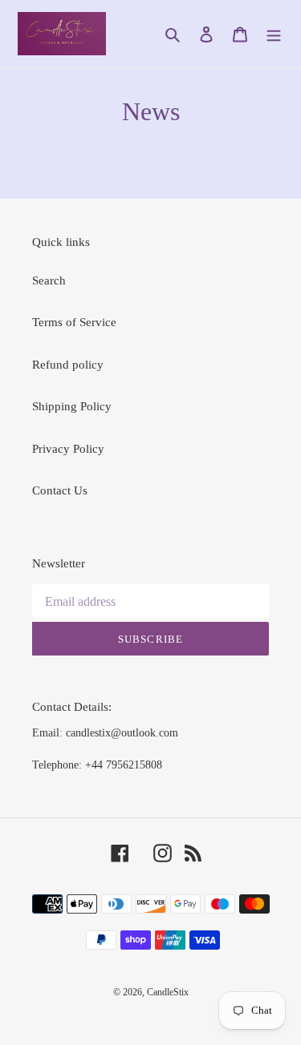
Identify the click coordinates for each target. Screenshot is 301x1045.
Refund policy (68, 364)
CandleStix (168, 992)
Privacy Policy (68, 448)
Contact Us (59, 490)
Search (49, 280)
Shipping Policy (72, 406)
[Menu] (274, 34)
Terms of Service (74, 322)
